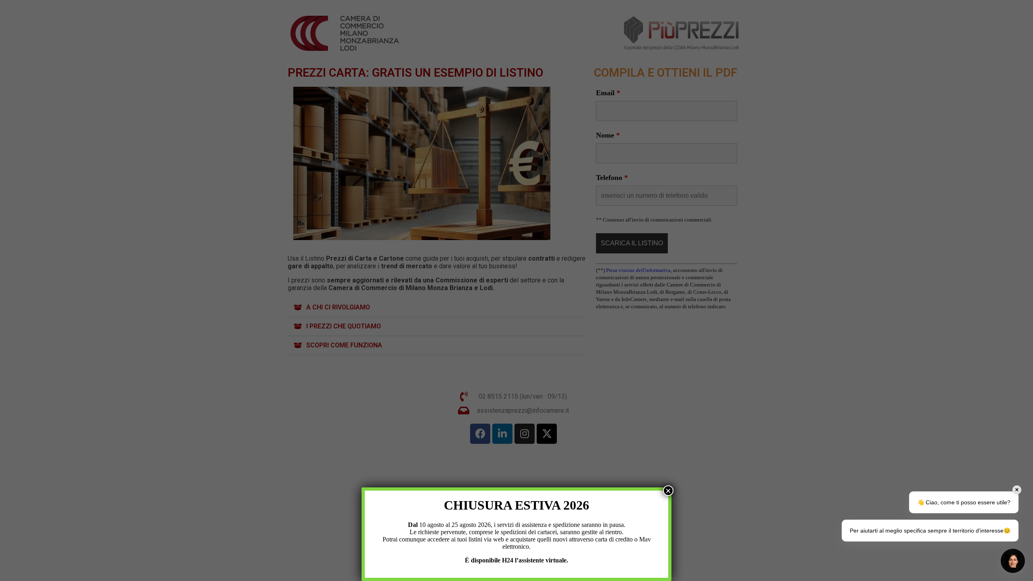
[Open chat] (1013, 561)
